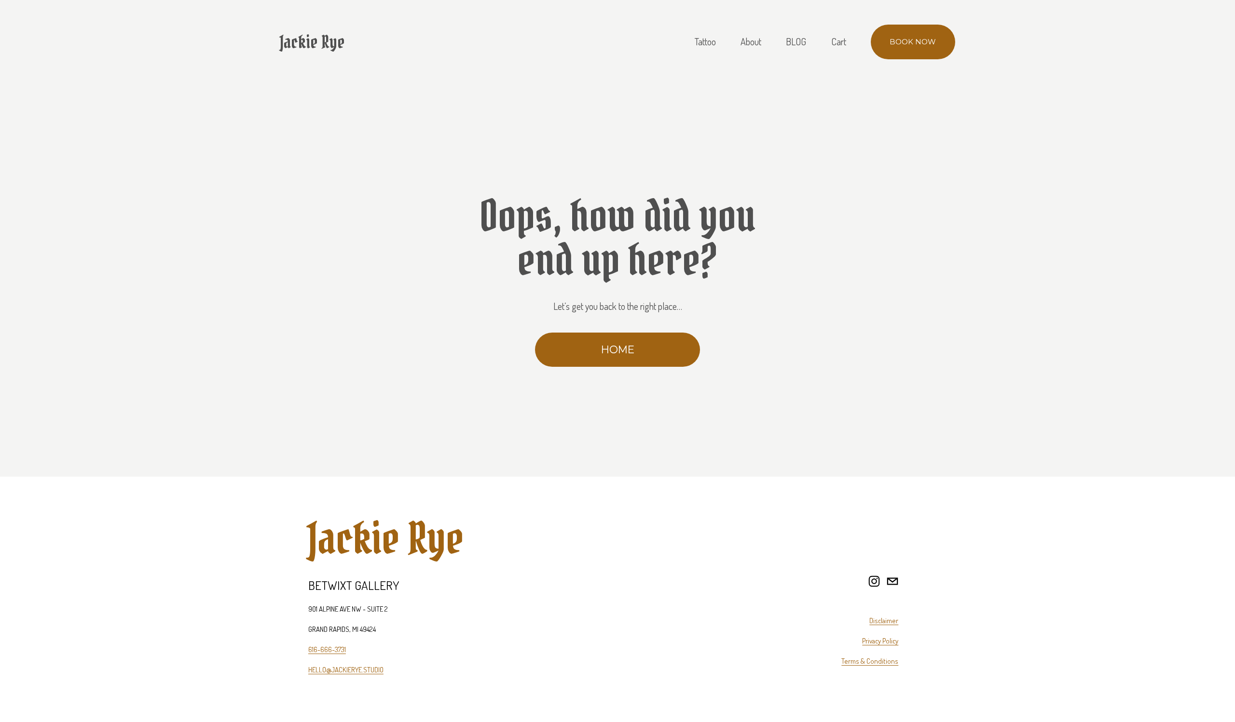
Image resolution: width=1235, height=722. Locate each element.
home (617, 349)
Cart (838, 42)
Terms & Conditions (869, 661)
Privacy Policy (880, 640)
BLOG (796, 42)
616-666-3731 (327, 649)
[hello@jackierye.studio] (892, 581)
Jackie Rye (312, 42)
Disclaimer (883, 620)
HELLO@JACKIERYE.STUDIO (346, 669)
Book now (913, 42)
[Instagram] (874, 581)
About (751, 42)
